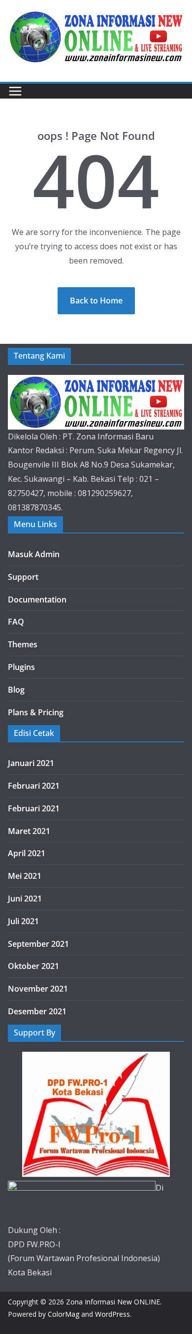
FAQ (16, 621)
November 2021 (38, 988)
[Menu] (15, 91)
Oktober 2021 (33, 966)
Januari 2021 (31, 763)
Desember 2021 (37, 1011)
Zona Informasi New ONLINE (113, 1301)
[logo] (96, 381)
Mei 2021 (24, 875)
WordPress (112, 1314)
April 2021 (26, 853)
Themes (22, 644)
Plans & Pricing (36, 712)
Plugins (21, 667)
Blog (16, 689)
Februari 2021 (34, 785)
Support (23, 576)
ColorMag (63, 1314)
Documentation (37, 599)
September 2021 (38, 943)
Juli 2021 (23, 921)
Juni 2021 (25, 898)
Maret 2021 (29, 831)
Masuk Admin (34, 554)
